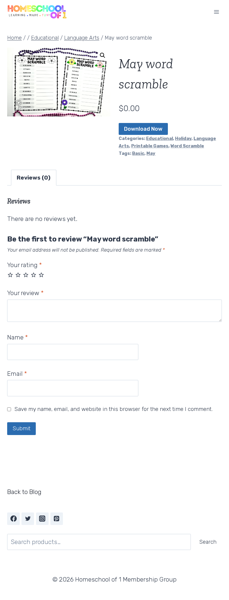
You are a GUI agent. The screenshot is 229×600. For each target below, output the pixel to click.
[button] (102, 55)
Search (207, 542)
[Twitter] (27, 518)
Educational (159, 138)
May (150, 153)
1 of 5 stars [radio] (10, 275)
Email (17, 373)
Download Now (143, 129)
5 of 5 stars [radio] (41, 275)
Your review (25, 293)
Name (17, 337)
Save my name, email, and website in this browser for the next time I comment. (113, 409)
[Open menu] (216, 11)
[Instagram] (42, 518)
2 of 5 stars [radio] (18, 275)
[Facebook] (13, 518)
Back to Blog (24, 491)
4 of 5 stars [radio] (33, 275)
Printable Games (149, 146)
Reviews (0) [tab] (33, 177)
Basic (138, 153)
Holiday (183, 138)
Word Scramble (187, 146)
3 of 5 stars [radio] (26, 275)
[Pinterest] (56, 518)
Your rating (24, 265)
